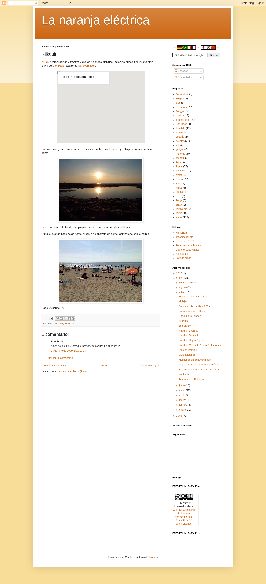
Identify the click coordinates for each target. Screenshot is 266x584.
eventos (180, 141)
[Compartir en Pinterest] (73, 318)
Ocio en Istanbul (188, 350)
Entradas (182, 71)
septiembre (185, 282)
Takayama (181, 209)
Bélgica (180, 98)
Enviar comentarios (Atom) (72, 371)
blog (178, 102)
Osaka (179, 191)
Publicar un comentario (60, 358)
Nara (178, 183)
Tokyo (179, 213)
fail (177, 145)
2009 (179, 278)
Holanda (69, 323)
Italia (178, 162)
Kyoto (179, 175)
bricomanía (182, 107)
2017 (179, 273)
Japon (179, 166)
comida (180, 115)
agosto (183, 287)
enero (182, 409)
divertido (180, 128)
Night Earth (182, 232)
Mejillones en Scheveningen (195, 359)
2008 (179, 415)
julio (182, 292)
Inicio (104, 365)
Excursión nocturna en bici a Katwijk (199, 369)
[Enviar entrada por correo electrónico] (50, 318)
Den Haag (58, 65)
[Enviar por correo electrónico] (57, 318)
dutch (179, 132)
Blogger (153, 557)
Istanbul (180, 158)
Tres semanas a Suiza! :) (193, 296)
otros (178, 196)
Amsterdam (182, 94)
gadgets (180, 149)
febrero (183, 404)
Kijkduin (46, 61)
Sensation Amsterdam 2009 (194, 306)
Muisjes (183, 301)
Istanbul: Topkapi (188, 335)
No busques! (183, 253)
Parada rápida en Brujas (192, 311)
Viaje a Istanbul (187, 354)
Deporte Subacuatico (188, 249)
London (180, 179)
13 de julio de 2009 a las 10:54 (68, 350)
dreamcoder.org (184, 237)
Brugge (180, 111)
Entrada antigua (150, 365)
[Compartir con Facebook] (69, 318)
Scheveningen (86, 65)
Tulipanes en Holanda (191, 379)
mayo (182, 390)
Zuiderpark (185, 325)
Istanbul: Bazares (188, 330)
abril (182, 395)
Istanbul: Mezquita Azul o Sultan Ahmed (201, 345)
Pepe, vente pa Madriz (188, 245)
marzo (183, 400)
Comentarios (184, 77)
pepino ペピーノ (185, 241)
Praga (179, 200)
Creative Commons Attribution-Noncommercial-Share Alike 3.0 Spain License (184, 516)
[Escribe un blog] (61, 318)
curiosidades (183, 119)
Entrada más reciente (55, 365)
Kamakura (181, 170)
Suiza (179, 204)
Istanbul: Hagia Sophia (191, 340)
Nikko (179, 187)
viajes (179, 217)
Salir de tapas (183, 258)
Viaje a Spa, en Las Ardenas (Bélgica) (200, 364)
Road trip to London (190, 315)
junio (182, 385)
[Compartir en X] (65, 318)
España (180, 136)
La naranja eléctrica (96, 20)
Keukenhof (185, 374)
